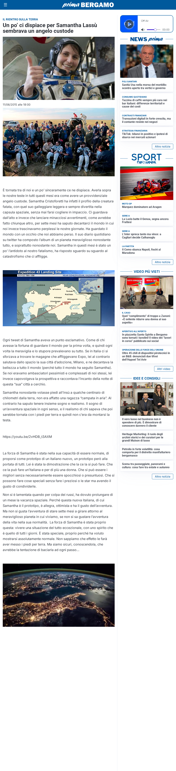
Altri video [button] (163, 369)
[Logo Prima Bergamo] (88, 5)
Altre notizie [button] (162, 146)
